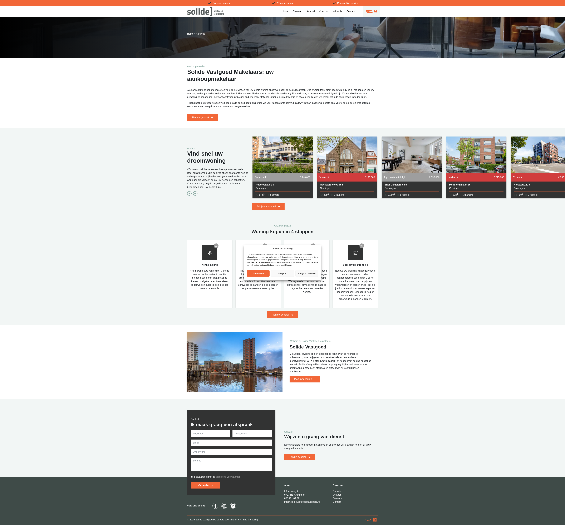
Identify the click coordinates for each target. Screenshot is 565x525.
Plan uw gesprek (201, 117)
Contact (351, 11)
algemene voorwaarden (228, 477)
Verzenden (203, 485)
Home (285, 11)
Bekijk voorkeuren (306, 273)
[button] (316, 248)
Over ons (324, 11)
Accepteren (258, 273)
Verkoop (337, 495)
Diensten (297, 11)
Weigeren (282, 273)
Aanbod (310, 11)
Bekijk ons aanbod (266, 206)
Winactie (337, 11)
